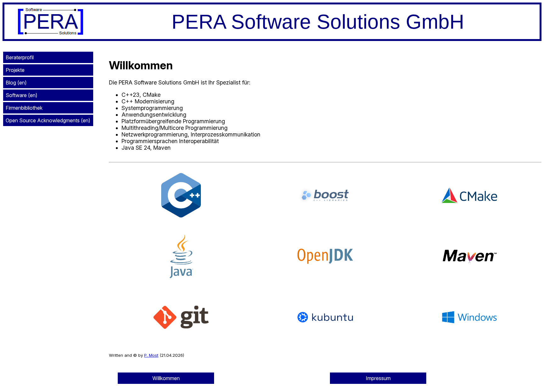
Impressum (378, 378)
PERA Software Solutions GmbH (318, 21)
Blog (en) (16, 82)
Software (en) (21, 95)
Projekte (15, 70)
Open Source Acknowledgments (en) (48, 120)
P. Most (151, 355)
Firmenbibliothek (24, 108)
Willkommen (166, 378)
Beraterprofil (20, 57)
